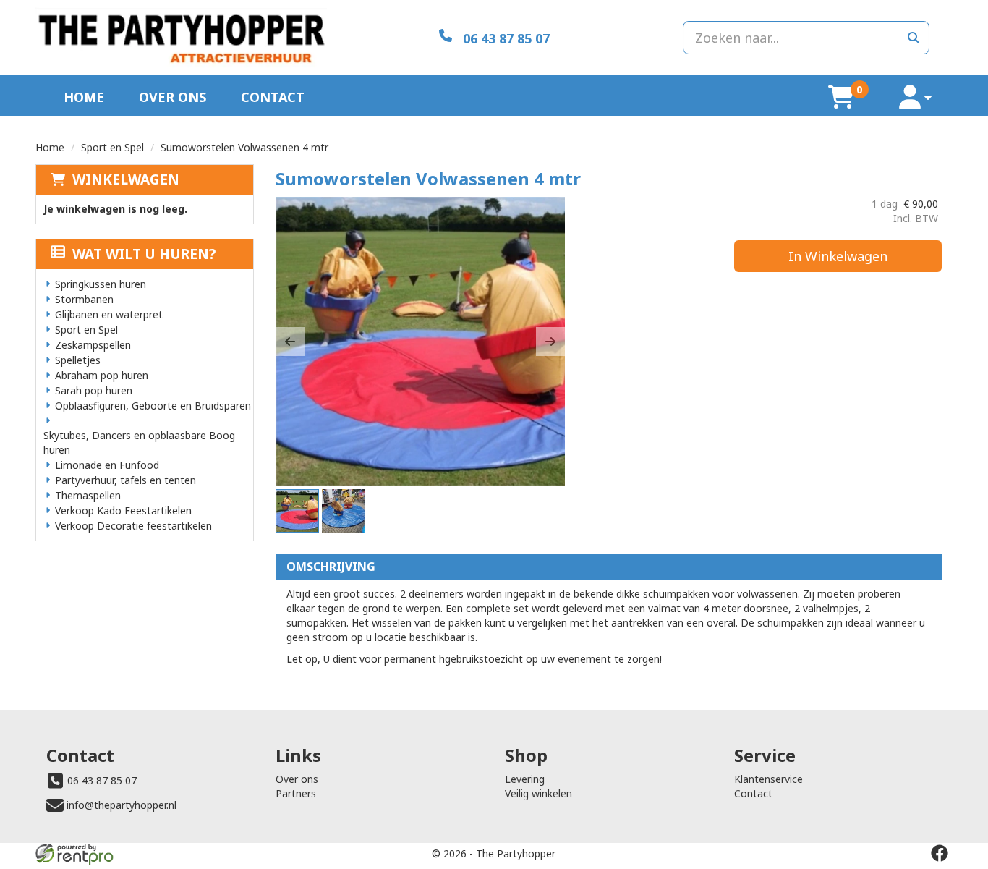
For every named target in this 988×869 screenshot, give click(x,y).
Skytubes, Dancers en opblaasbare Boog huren (139, 442)
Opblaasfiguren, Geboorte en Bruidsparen (153, 405)
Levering (525, 779)
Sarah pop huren (93, 390)
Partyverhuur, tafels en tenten (125, 480)
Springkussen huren (100, 284)
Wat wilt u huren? (144, 254)
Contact (273, 97)
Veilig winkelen (538, 793)
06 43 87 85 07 (102, 780)
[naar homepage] (181, 37)
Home (84, 97)
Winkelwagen (125, 179)
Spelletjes (78, 360)
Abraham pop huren (101, 375)
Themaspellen (88, 495)
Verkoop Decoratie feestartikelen (133, 526)
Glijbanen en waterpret (109, 314)
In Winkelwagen (837, 256)
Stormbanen (84, 299)
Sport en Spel (112, 147)
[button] (290, 341)
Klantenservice (768, 779)
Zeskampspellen (93, 345)
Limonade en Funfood (107, 465)
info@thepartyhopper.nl (121, 805)
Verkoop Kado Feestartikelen (123, 510)
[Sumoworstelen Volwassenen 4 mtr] (420, 341)
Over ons (172, 97)
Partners (296, 793)
